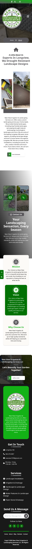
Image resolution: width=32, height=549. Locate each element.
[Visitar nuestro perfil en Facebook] (11, 2)
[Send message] (26, 516)
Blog (15, 534)
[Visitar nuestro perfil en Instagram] (20, 2)
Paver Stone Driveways (15, 500)
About (11, 534)
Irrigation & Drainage (14, 483)
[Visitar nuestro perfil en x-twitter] (15, 2)
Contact (25, 534)
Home (12, 40)
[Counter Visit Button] (2, 277)
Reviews (19, 534)
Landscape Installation (14, 478)
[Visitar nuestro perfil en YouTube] (18, 526)
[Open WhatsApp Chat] (2, 272)
